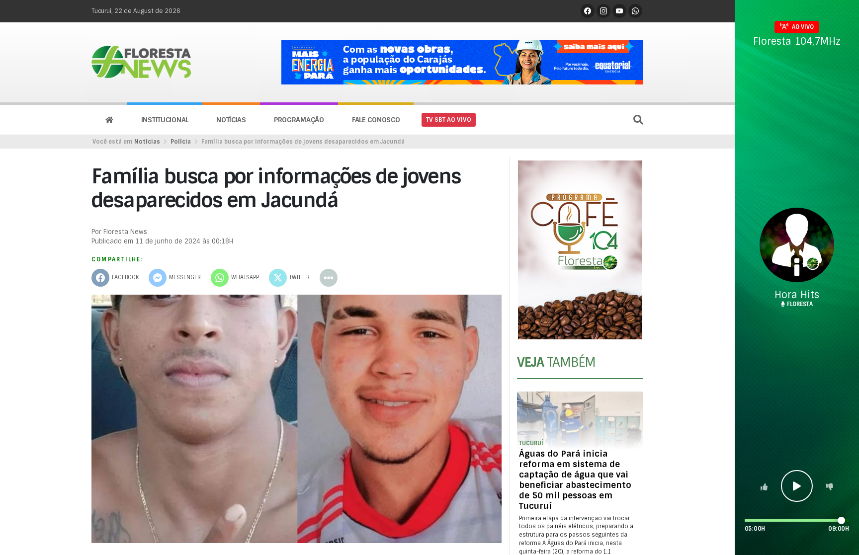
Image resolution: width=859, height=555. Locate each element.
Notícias (231, 119)
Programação (299, 119)
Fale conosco (376, 119)
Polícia (181, 141)
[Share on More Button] (329, 278)
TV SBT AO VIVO (448, 120)
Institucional (164, 119)
